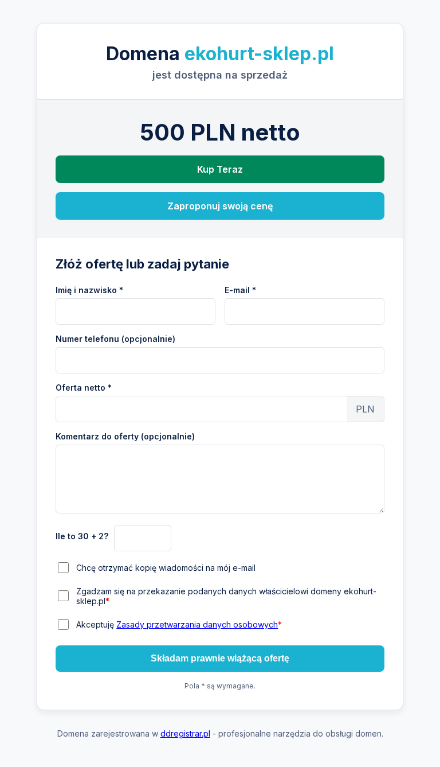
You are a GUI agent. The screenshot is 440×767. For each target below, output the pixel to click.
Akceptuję (179, 624)
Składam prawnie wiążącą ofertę (220, 658)
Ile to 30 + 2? (82, 536)
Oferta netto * (84, 387)
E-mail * (240, 290)
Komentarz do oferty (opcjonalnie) (125, 436)
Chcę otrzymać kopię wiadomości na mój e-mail (166, 568)
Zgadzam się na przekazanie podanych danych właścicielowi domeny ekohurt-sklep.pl (226, 596)
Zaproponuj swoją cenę (220, 206)
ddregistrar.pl (185, 733)
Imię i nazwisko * (89, 290)
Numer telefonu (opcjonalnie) (115, 339)
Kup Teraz (220, 169)
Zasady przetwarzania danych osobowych (197, 624)
